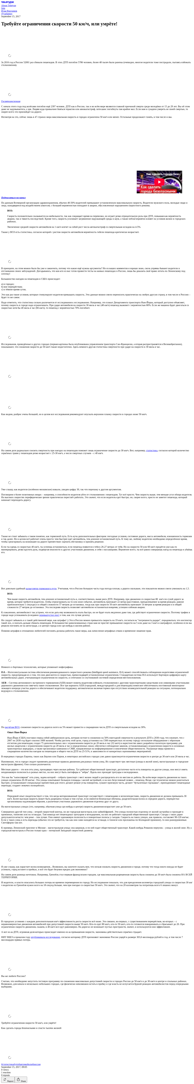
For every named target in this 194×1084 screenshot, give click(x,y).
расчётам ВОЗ (12, 727)
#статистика (7, 1064)
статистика (151, 450)
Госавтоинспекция (10, 101)
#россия (36, 1064)
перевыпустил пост (49, 615)
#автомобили (25, 1064)
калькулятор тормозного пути (41, 588)
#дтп (16, 1064)
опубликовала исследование (45, 937)
